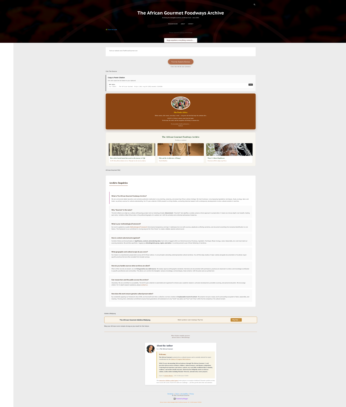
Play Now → (236, 320)
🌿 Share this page (111, 29)
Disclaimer (171, 394)
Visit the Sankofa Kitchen (180, 62)
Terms (177, 394)
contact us (144, 285)
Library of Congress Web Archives (180, 359)
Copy (250, 84)
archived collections (168, 375)
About (183, 24)
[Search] (254, 5)
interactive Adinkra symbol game (168, 380)
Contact (190, 24)
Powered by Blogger (182, 399)
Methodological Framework (138, 227)
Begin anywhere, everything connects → (181, 40)
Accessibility (184, 394)
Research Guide (173, 24)
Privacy (192, 394)
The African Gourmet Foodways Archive (180, 13)
